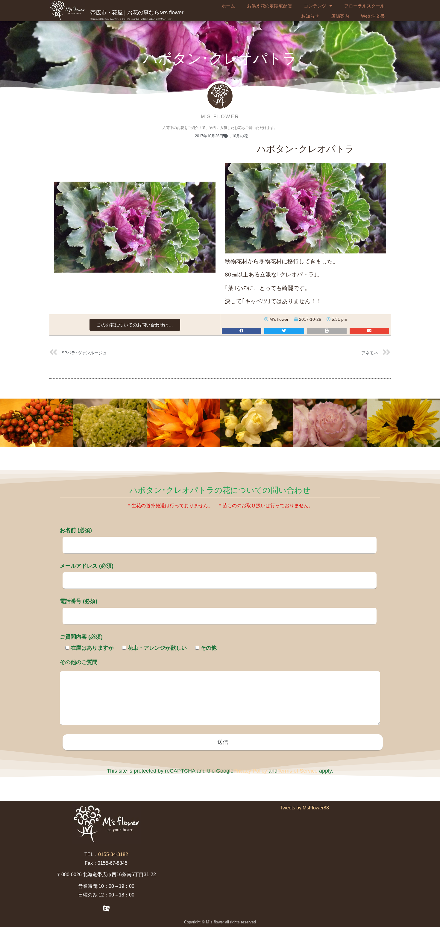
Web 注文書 (373, 16)
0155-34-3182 (113, 854)
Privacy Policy (250, 771)
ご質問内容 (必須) (81, 637)
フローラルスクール (364, 5)
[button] (134, 325)
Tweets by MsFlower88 (304, 807)
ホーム (228, 5)
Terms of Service (297, 771)
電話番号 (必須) (78, 601)
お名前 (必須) (76, 530)
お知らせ (310, 16)
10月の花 (240, 136)
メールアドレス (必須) (86, 566)
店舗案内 (340, 16)
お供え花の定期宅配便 (269, 5)
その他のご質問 (79, 662)
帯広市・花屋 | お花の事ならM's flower (136, 13)
